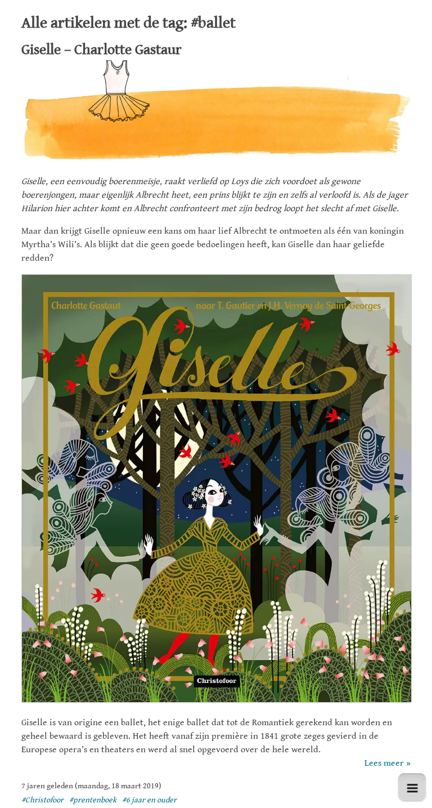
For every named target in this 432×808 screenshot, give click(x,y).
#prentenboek (92, 800)
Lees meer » (387, 763)
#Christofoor (42, 800)
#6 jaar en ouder (149, 800)
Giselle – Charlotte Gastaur (101, 49)
